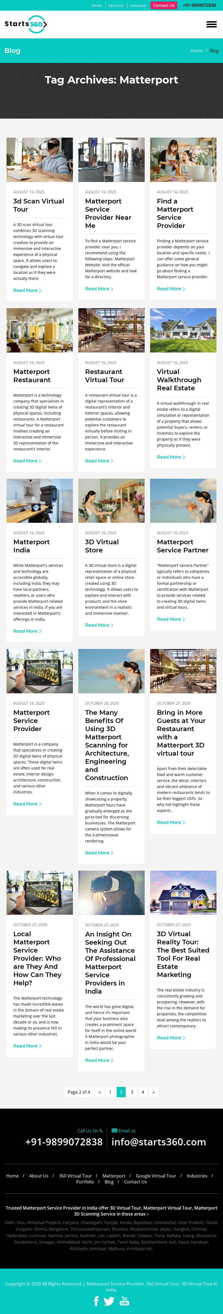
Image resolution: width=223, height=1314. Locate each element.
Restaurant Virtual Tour (104, 376)
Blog (109, 1182)
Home (97, 5)
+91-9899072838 (199, 5)
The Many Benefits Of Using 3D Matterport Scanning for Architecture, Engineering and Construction (107, 745)
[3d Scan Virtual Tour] (40, 180)
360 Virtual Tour (75, 1176)
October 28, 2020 (102, 703)
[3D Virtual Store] (111, 521)
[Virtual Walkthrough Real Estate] (183, 351)
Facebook (96, 1301)
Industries (138, 5)
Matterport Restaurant (32, 376)
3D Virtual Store (102, 546)
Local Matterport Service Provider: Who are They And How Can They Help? (37, 958)
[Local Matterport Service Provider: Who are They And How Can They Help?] (40, 913)
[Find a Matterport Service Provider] (183, 180)
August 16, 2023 (28, 191)
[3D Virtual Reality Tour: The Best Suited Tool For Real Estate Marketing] (183, 913)
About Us (116, 5)
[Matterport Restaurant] (40, 351)
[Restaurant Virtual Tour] (111, 351)
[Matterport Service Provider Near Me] (111, 180)
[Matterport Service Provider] (40, 691)
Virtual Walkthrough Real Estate (179, 380)
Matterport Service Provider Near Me (108, 213)
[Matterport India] (40, 521)
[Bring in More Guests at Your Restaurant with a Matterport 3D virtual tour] (183, 691)
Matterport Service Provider (31, 721)
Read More (25, 290)
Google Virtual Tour (156, 1176)
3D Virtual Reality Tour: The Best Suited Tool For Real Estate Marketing (183, 954)
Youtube (124, 1301)
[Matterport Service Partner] (183, 521)
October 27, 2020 (174, 703)
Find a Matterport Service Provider (175, 213)
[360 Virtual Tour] (26, 32)
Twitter (109, 1301)
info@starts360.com (159, 1141)
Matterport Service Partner (183, 546)
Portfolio (85, 1182)
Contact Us (164, 5)
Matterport (114, 1176)
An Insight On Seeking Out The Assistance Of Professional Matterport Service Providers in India (110, 962)
